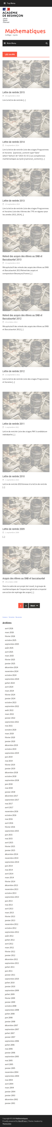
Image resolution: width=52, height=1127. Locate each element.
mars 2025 (9, 655)
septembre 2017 (12, 799)
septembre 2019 (12, 753)
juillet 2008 (10, 1013)
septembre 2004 (12, 1076)
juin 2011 (8, 971)
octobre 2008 (10, 1006)
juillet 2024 (10, 683)
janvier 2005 (10, 1068)
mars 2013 (9, 912)
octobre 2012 (10, 928)
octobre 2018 (10, 776)
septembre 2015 (12, 831)
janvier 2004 (10, 1091)
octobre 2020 (10, 729)
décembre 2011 (11, 959)
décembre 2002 (11, 1099)
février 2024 (10, 694)
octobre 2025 (10, 640)
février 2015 (10, 846)
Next (33, 605)
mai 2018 (9, 788)
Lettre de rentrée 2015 (14, 92)
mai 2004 (9, 1080)
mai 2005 (9, 1060)
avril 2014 (9, 873)
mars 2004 (9, 1087)
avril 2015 (9, 842)
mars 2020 (9, 733)
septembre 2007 (12, 1029)
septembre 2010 (12, 978)
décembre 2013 (11, 885)
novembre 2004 (11, 1072)
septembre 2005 (12, 1056)
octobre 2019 (10, 749)
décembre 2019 (11, 745)
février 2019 (10, 764)
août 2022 (9, 710)
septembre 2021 (12, 722)
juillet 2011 (10, 967)
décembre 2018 (11, 772)
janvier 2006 (10, 1052)
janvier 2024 (10, 698)
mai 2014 (9, 869)
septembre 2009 (12, 990)
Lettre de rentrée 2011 (14, 423)
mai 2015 (9, 838)
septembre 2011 (12, 963)
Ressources (19, 617)
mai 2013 (9, 904)
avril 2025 (9, 652)
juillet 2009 (10, 994)
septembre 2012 (12, 932)
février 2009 (10, 998)
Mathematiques (25, 30)
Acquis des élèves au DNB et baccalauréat (24, 578)
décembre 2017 (11, 795)
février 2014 (10, 881)
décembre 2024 (11, 667)
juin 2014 (8, 865)
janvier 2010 (10, 986)
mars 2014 (9, 877)
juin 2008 (8, 1017)
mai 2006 (9, 1048)
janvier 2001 (10, 1103)
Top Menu (11, 3)
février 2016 (10, 827)
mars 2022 (9, 714)
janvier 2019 (10, 768)
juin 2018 (8, 784)
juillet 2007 (10, 1033)
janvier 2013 (10, 920)
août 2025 (9, 648)
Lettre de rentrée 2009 (14, 529)
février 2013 (10, 916)
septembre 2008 (12, 1010)
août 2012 (9, 936)
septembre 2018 (12, 780)
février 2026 (10, 636)
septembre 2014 (12, 862)
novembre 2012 (11, 924)
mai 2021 (9, 725)
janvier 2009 (10, 1002)
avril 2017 (9, 807)
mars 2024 (9, 690)
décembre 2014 (11, 854)
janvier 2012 (10, 955)
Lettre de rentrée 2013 (14, 200)
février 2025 (10, 659)
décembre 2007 (11, 1025)
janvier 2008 (10, 1021)
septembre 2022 (12, 706)
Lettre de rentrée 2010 (14, 476)
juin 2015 (8, 834)
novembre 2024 (11, 671)
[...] (24, 100)
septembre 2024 (12, 679)
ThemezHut (7, 1124)
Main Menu (11, 43)
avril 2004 (9, 1083)
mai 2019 (9, 760)
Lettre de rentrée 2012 (14, 371)
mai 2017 (9, 803)
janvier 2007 (10, 1037)
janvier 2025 (10, 663)
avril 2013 (9, 908)
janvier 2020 (10, 741)
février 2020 (10, 737)
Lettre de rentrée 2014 (14, 141)
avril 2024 (9, 686)
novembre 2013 (11, 889)
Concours (5, 617)
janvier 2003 (10, 1095)
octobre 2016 (10, 815)
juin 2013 (8, 901)
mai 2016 (9, 819)
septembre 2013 (12, 897)
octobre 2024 (10, 675)
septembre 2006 (12, 1041)
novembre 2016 (11, 811)
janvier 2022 (10, 718)
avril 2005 (9, 1064)
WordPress (22, 1121)
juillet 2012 (10, 940)
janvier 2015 (10, 850)
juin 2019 (8, 757)
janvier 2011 (10, 974)
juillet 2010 (10, 982)
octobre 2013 (10, 893)
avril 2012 (9, 943)
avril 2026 (9, 628)
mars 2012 (9, 947)
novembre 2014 (11, 858)
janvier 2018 (10, 792)
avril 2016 (9, 823)
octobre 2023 (10, 702)
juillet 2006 (10, 1045)
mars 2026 (9, 632)
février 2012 (10, 951)
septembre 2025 (12, 644)
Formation (12, 617)
